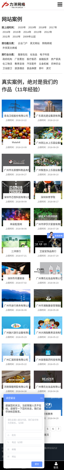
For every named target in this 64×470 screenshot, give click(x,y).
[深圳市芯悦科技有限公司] (16, 190)
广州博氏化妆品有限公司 (49, 278)
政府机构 (7, 59)
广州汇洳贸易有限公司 (16, 359)
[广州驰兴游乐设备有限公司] (16, 325)
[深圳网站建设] (14, 5)
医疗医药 (31, 59)
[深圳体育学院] (48, 190)
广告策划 (19, 59)
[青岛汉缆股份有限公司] (16, 109)
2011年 (6, 36)
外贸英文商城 (10, 47)
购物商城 (47, 43)
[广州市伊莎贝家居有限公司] (48, 217)
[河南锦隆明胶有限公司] (16, 380)
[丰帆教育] (48, 407)
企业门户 (22, 43)
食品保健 (31, 68)
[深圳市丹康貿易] (16, 271)
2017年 (53, 27)
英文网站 (35, 43)
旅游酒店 (19, 68)
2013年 (38, 32)
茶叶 (41, 68)
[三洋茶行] (16, 244)
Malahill (16, 142)
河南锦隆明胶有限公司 (16, 386)
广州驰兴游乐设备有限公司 (18, 332)
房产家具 (56, 59)
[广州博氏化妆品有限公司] (48, 271)
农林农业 (56, 63)
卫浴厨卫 (7, 68)
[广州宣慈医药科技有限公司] (48, 353)
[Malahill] (16, 136)
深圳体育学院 (48, 197)
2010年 (16, 36)
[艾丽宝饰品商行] (48, 244)
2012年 (48, 32)
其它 (48, 68)
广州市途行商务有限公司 (17, 305)
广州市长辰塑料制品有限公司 (19, 170)
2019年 (32, 27)
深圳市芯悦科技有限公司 (17, 197)
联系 (56, 467)
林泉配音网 (16, 224)
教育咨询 (19, 63)
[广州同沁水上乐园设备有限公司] (48, 136)
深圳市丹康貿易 (16, 278)
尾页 (46, 434)
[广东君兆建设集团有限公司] (48, 109)
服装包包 (22, 54)
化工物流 (7, 63)
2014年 (27, 32)
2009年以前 (29, 36)
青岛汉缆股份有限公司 (16, 115)
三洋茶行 (16, 251)
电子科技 (44, 54)
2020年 (22, 27)
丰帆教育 (48, 413)
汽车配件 (31, 63)
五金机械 (43, 63)
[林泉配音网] (16, 217)
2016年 (6, 32)
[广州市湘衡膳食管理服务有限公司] (48, 298)
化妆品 (33, 54)
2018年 (43, 27)
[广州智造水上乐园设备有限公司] (48, 163)
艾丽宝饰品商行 (48, 251)
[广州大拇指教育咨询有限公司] (48, 325)
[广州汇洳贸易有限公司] (16, 353)
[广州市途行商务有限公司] (16, 298)
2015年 (17, 32)
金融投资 (43, 59)
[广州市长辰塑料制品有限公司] (16, 163)
